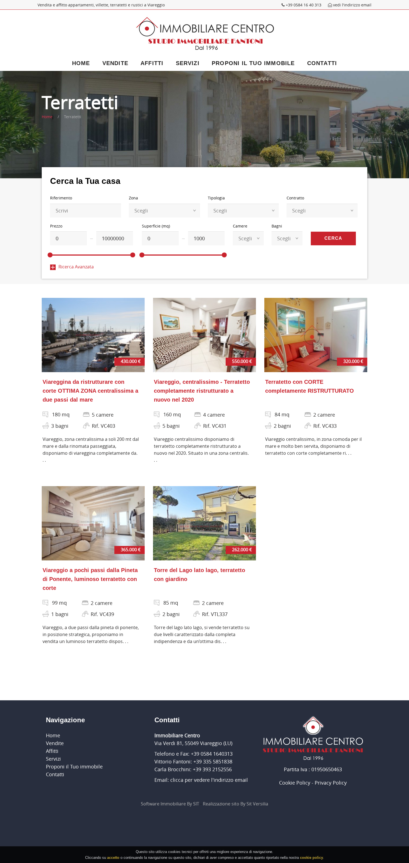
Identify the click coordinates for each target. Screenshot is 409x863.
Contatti (322, 63)
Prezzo (56, 226)
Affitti (152, 63)
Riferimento (61, 198)
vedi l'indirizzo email (351, 5)
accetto (113, 857)
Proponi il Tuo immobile (253, 63)
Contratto (295, 198)
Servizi (187, 63)
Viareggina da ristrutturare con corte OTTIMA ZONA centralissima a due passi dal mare (90, 391)
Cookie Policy (294, 782)
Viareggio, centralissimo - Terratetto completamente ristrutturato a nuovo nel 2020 (202, 391)
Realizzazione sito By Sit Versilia (235, 804)
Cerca (333, 238)
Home (81, 63)
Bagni (277, 226)
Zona (133, 198)
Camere (240, 226)
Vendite (115, 63)
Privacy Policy (331, 782)
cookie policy (311, 857)
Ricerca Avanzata (76, 267)
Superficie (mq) (156, 226)
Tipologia (216, 198)
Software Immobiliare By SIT (170, 804)
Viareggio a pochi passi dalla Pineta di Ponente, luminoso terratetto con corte (90, 579)
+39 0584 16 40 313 (303, 5)
